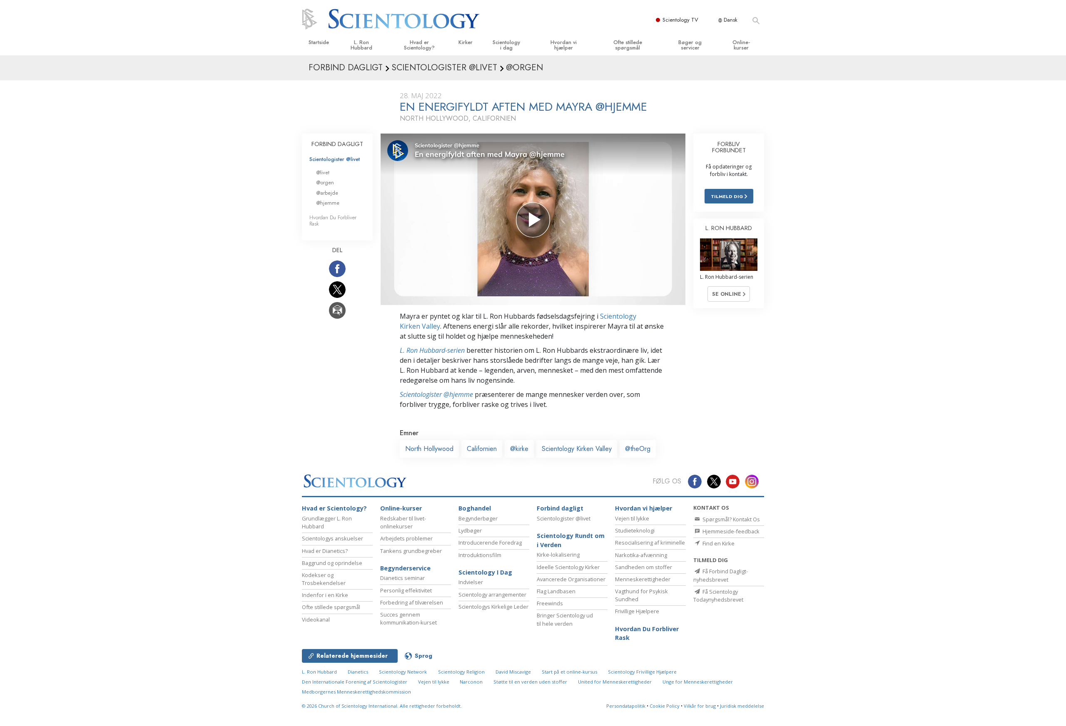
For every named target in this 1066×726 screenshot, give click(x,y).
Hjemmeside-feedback (730, 531)
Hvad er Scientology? (419, 45)
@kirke (519, 448)
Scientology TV (680, 20)
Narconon (472, 682)
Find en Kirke (718, 543)
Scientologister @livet (334, 159)
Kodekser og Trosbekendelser (324, 579)
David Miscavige (513, 672)
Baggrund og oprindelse (332, 563)
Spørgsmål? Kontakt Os (730, 519)
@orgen (325, 182)
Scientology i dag (506, 45)
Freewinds (550, 603)
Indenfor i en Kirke (325, 595)
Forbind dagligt (560, 508)
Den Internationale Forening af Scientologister (354, 682)
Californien (482, 448)
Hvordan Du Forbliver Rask (332, 220)
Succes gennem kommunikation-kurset (408, 618)
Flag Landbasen (556, 591)
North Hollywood (429, 448)
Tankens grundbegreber (411, 551)
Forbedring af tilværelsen (411, 602)
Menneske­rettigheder (642, 579)
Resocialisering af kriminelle (650, 542)
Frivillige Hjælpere (637, 611)
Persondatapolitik (625, 706)
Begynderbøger (478, 518)
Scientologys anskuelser (332, 538)
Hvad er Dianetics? (325, 551)
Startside (319, 42)
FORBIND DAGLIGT (337, 144)
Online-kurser (741, 45)
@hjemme (327, 203)
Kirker (465, 42)
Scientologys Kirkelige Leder (493, 606)
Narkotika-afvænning (641, 555)
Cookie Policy (665, 706)
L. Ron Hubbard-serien (432, 350)
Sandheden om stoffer (643, 567)
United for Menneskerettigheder (615, 682)
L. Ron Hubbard (361, 45)
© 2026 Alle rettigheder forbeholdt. (382, 706)
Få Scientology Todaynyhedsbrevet (718, 595)
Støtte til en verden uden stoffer (530, 682)
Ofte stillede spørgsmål (627, 45)
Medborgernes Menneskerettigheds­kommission (356, 692)
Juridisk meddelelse (742, 706)
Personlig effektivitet (406, 590)
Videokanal (316, 619)
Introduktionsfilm (479, 555)
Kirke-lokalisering (558, 554)
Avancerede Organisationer (571, 579)
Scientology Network (403, 672)
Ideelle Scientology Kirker (568, 567)
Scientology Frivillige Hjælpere (642, 672)
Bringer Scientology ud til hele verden (565, 619)
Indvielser (470, 582)
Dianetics (358, 672)
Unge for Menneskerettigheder (698, 682)
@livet (322, 172)
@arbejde (327, 193)
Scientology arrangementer (492, 594)
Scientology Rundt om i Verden (571, 540)
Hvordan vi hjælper (563, 45)
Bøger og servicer (690, 45)
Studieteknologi (635, 530)
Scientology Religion (461, 672)
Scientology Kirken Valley (577, 448)
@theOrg (637, 448)
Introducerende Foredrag (490, 542)
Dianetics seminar (402, 578)
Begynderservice (405, 568)
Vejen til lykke (632, 518)
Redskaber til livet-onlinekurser (403, 522)
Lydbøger (470, 530)
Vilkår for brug (700, 706)
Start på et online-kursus (569, 672)
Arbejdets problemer (406, 538)
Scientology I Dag (485, 572)
